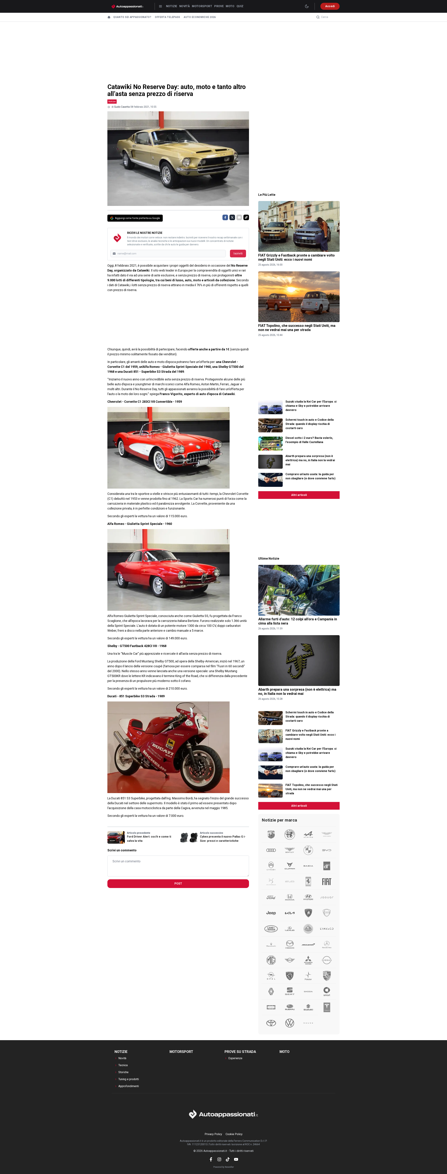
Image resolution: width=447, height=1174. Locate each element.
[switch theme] (307, 6)
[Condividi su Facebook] (225, 217)
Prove (219, 6)
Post (178, 883)
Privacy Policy (213, 1134)
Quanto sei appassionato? (132, 17)
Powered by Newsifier (223, 1167)
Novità (184, 6)
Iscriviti (238, 253)
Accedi (330, 6)
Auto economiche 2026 (200, 17)
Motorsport (202, 6)
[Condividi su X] (232, 217)
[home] (109, 17)
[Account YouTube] (236, 1159)
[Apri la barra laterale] (160, 6)
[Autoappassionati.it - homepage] (127, 6)
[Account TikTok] (228, 1159)
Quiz (240, 6)
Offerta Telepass (167, 17)
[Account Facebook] (211, 1159)
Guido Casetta (122, 106)
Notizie (171, 6)
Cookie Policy (234, 1134)
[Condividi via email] (239, 217)
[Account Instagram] (219, 1159)
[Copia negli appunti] (246, 217)
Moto (230, 6)
